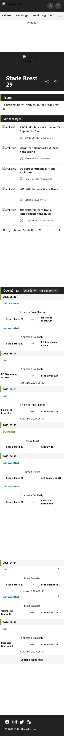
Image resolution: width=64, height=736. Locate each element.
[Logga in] (50, 5)
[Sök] (58, 5)
